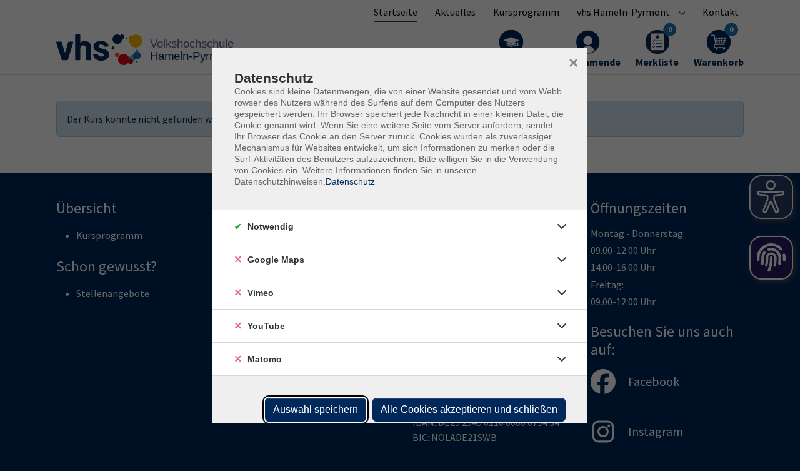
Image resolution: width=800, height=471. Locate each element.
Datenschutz (350, 181)
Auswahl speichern (315, 409)
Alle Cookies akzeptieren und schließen (469, 409)
